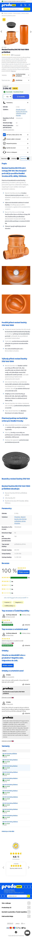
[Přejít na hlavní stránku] (9, 5)
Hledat (27, 9)
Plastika (18, 109)
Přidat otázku (8, 665)
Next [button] (29, 867)
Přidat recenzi (23, 572)
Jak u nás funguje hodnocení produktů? (15, 597)
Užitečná (27, 625)
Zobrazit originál (6, 643)
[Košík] (25, 5)
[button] (27, 102)
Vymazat (22, 9)
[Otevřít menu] (29, 5)
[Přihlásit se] (21, 5)
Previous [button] (3, 867)
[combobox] (20, 75)
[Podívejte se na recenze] (6, 55)
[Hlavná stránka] (2, 13)
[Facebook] (16, 932)
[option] (16, 869)
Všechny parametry (8, 129)
